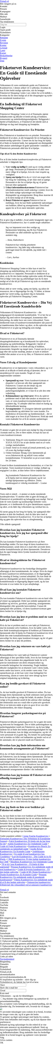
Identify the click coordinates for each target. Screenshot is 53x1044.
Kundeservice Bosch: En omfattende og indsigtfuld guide (25, 847)
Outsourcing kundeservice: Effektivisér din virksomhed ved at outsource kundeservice (26, 883)
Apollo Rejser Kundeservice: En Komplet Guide (21, 850)
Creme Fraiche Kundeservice (35, 836)
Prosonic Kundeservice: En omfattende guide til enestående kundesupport (23, 877)
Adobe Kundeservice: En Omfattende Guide (27, 844)
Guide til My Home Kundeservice (35, 872)
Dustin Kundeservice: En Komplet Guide (18, 874)
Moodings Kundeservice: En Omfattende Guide (31, 862)
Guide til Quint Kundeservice (13, 846)
